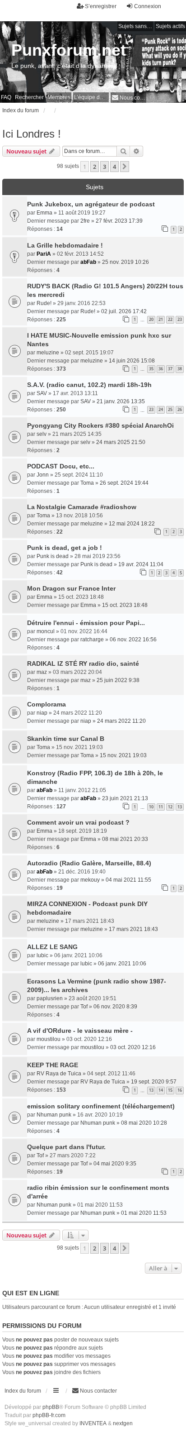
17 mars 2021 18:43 (133, 929)
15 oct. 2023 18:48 (125, 605)
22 (170, 319)
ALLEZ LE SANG (52, 946)
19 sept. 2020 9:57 (154, 1082)
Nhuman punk (54, 1115)
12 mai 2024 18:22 (132, 523)
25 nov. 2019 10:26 (125, 262)
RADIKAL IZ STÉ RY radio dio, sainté (83, 663)
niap (42, 713)
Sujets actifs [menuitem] (170, 26)
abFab (88, 262)
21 (160, 319)
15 (170, 1090)
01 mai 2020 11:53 (144, 1213)
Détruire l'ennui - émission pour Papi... (86, 622)
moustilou (48, 1039)
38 (179, 369)
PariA (44, 254)
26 (179, 409)
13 (179, 807)
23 (179, 319)
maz (42, 672)
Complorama (46, 704)
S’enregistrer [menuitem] (100, 6)
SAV (42, 393)
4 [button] (114, 166)
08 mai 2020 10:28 (144, 1123)
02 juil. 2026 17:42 (124, 311)
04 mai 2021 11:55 (128, 880)
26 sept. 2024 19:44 (124, 483)
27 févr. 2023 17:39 (119, 221)
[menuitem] (128, 97)
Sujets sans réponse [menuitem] (135, 26)
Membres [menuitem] (58, 97)
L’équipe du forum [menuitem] (91, 97)
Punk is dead (53, 556)
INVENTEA (93, 1423)
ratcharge (92, 639)
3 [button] (104, 166)
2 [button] (94, 166)
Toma (87, 483)
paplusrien (50, 998)
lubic (42, 955)
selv (41, 434)
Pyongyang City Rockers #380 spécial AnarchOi (100, 425)
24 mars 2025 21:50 (120, 442)
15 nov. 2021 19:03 (123, 755)
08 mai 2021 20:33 (125, 839)
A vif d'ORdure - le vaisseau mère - (80, 1030)
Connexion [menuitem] (147, 6)
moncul (46, 631)
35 (151, 369)
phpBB (50, 1407)
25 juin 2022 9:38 (118, 680)
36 (160, 369)
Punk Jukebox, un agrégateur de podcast (91, 204)
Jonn (43, 475)
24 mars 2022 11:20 (121, 721)
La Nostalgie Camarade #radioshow (81, 507)
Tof (84, 1006)
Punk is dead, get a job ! (64, 547)
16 (179, 1090)
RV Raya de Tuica (59, 1073)
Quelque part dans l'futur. (66, 1146)
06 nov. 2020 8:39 (115, 1006)
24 (160, 409)
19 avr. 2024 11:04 (140, 564)
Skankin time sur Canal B (65, 738)
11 (160, 807)
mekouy (90, 880)
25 (170, 409)
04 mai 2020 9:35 (114, 1163)
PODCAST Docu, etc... (60, 466)
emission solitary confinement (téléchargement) (101, 1106)
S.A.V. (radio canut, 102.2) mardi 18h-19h (89, 384)
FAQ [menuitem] (6, 97)
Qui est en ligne (30, 1293)
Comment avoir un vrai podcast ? (78, 822)
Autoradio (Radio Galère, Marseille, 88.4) (89, 863)
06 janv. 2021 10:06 (122, 963)
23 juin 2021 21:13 (125, 798)
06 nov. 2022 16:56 (133, 639)
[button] (124, 166)
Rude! (44, 303)
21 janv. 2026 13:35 (121, 401)
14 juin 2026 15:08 (132, 361)
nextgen (123, 1423)
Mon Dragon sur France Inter (71, 588)
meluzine (48, 352)
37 (170, 369)
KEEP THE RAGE (52, 1065)
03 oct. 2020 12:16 (133, 1047)
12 (170, 807)
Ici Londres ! (31, 134)
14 (160, 1090)
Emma (44, 213)
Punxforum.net (68, 50)
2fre (85, 221)
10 (151, 807)
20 (151, 319)
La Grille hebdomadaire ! (65, 245)
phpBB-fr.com (49, 1415)
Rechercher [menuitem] (29, 97)
